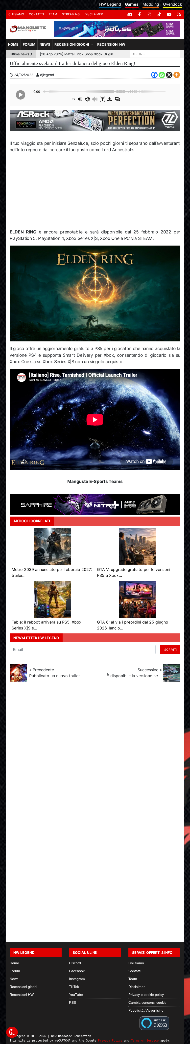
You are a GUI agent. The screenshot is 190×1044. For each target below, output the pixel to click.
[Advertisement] (95, 193)
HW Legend (110, 4)
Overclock (172, 4)
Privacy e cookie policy (146, 995)
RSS (72, 1002)
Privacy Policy (110, 1040)
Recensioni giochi (71, 44)
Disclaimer (94, 14)
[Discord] (130, 14)
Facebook (77, 971)
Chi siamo (16, 14)
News (45, 44)
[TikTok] (159, 14)
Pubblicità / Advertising (146, 1010)
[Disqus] (95, 751)
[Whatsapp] (162, 75)
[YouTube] (169, 14)
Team (53, 14)
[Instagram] (149, 14)
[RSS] (179, 14)
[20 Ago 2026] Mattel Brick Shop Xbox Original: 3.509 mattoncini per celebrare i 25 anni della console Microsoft (79, 54)
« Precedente (57, 672)
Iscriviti (170, 649)
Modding (150, 4)
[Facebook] (139, 14)
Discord (75, 963)
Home (13, 44)
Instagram (77, 979)
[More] (176, 75)
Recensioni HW (111, 44)
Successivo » (134, 672)
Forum (29, 44)
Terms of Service (145, 1040)
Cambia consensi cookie (147, 1002)
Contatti (36, 14)
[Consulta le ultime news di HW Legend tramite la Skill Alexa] (154, 1022)
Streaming (71, 14)
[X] (169, 75)
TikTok (74, 987)
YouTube (76, 995)
